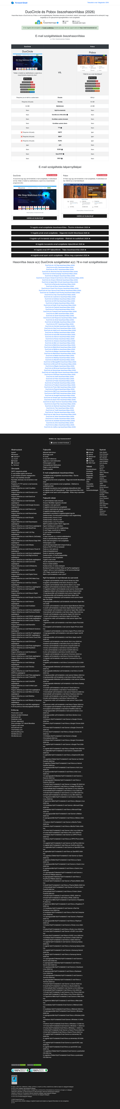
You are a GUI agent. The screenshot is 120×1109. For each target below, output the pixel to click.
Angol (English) (104, 461)
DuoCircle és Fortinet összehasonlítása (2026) (60, 309)
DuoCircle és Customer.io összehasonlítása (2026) (60, 297)
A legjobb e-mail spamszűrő (51, 505)
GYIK (107, 2)
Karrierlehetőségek (92, 490)
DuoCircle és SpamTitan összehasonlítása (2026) (60, 404)
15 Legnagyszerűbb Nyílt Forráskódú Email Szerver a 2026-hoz (62, 1012)
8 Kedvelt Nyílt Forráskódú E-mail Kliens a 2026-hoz (63, 929)
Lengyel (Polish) (104, 493)
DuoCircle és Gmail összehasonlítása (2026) (60, 320)
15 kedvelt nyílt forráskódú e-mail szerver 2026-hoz (62, 641)
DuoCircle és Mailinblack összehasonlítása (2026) (60, 353)
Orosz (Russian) (104, 498)
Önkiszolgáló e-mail (49, 463)
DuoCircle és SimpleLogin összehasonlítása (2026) (60, 398)
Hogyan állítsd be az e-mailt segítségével (23, 489)
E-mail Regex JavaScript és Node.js (54, 530)
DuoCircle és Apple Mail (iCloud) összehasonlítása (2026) (60, 282)
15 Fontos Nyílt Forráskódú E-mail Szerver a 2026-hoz (63, 728)
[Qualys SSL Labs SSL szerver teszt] (27, 92)
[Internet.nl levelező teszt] (27, 87)
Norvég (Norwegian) (103, 490)
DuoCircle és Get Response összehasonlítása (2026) (60, 318)
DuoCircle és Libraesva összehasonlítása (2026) (60, 341)
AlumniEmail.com (16, 727)
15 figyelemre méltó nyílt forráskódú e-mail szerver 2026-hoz (62, 619)
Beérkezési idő (16, 717)
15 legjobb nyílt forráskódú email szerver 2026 (61, 580)
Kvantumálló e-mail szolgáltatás (53, 557)
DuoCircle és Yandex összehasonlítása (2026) (60, 419)
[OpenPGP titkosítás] (63, 154)
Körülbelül (89, 471)
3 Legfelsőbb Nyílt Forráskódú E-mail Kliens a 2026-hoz (63, 756)
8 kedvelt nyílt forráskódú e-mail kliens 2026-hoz (61, 643)
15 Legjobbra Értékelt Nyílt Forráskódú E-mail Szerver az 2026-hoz (63, 760)
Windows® (14, 454)
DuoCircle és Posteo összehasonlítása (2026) (60, 381)
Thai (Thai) (103, 505)
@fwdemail (91, 457)
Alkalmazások (16, 449)
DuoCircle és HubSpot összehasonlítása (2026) (60, 332)
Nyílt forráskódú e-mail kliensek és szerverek (60, 577)
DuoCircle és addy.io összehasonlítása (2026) (60, 425)
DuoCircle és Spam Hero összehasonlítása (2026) (60, 400)
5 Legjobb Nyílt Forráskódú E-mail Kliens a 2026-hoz (62, 955)
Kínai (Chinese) (104, 454)
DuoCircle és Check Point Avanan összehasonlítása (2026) (60, 288)
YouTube (91, 461)
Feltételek (89, 478)
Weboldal (28, 79)
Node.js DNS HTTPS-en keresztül (53, 547)
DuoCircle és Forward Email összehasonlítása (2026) (60, 311)
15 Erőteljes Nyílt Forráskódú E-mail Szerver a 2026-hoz (60, 737)
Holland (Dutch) (104, 459)
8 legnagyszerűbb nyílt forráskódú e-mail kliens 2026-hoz (62, 716)
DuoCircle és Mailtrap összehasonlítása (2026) (60, 358)
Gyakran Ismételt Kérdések (60, 443)
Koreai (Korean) (104, 487)
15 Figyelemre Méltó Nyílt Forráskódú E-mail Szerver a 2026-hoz (63, 798)
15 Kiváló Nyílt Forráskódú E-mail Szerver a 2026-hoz (63, 793)
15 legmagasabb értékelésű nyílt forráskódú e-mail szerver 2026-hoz (64, 668)
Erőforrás (15, 710)
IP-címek (45, 457)
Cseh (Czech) (103, 456)
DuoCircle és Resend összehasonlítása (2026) (60, 389)
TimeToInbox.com (16, 730)
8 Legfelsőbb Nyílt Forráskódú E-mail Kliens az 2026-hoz (63, 852)
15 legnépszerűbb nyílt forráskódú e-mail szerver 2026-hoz (63, 675)
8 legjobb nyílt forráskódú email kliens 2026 (60, 583)
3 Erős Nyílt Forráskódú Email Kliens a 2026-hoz (63, 1032)
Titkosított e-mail (92, 2)
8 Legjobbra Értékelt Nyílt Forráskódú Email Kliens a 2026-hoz (63, 1056)
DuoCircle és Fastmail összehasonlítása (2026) (60, 307)
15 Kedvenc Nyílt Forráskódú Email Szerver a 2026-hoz (63, 1020)
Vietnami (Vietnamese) (103, 514)
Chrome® (16, 463)
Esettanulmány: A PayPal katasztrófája (55, 555)
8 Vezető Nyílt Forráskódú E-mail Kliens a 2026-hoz (64, 885)
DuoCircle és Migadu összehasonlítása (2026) (60, 366)
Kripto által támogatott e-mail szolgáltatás (56, 541)
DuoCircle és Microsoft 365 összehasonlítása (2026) (60, 364)
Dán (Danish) (103, 458)
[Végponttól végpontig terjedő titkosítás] (62, 149)
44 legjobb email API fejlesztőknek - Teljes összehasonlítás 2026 (59, 249)
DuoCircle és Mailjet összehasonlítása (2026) (60, 355)
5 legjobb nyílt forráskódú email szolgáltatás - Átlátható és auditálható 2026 (59, 238)
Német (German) (102, 469)
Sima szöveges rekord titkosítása (23, 723)
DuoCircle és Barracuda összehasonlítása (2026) (60, 284)
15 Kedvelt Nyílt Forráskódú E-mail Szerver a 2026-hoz (63, 926)
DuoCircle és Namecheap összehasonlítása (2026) (60, 370)
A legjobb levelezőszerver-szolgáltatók (55, 507)
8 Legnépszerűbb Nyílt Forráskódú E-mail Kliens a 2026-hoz (62, 773)
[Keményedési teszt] (27, 82)
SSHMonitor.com (16, 734)
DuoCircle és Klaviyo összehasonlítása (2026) (60, 339)
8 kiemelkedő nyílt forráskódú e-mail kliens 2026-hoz (62, 694)
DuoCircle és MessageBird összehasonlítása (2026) (60, 362)
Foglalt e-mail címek (17, 725)
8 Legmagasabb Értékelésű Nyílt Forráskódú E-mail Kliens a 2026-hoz (62, 781)
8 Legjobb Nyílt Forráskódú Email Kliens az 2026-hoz (63, 1039)
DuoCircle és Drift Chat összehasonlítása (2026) (60, 301)
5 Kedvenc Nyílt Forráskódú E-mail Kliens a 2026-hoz (63, 724)
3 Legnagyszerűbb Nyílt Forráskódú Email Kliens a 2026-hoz (64, 1016)
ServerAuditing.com (17, 732)
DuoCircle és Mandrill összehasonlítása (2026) (60, 360)
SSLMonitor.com (16, 736)
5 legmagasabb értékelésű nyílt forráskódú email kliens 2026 (63, 602)
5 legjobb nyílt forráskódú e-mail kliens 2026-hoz (61, 656)
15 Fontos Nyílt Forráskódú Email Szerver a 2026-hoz (64, 1026)
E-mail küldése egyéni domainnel (21, 473)
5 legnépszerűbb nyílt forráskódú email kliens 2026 (61, 595)
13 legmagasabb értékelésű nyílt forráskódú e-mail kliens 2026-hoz (63, 684)
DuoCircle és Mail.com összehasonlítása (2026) (60, 343)
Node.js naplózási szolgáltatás (52, 553)
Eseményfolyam (91, 469)
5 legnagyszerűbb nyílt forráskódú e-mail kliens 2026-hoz (62, 638)
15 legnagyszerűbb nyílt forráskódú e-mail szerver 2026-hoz (63, 634)
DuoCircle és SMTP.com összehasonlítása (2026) (60, 391)
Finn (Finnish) (103, 463)
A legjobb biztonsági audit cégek (53, 511)
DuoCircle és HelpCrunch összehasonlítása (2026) (60, 330)
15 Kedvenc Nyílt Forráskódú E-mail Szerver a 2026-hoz (62, 720)
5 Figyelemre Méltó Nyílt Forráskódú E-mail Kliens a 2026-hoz (63, 1002)
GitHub (90, 454)
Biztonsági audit (48, 454)
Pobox (92, 52)
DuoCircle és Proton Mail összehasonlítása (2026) (60, 387)
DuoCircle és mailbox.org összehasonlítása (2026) (60, 427)
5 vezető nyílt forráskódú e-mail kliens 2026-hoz (63, 608)
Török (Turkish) (104, 507)
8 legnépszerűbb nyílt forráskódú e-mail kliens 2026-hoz (63, 677)
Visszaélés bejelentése (90, 485)
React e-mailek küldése (50, 564)
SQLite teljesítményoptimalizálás (53, 562)
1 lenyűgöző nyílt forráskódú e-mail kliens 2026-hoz (63, 631)
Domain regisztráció (17, 721)
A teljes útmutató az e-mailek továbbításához (57, 536)
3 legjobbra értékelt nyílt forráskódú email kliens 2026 (62, 591)
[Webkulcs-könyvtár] (62, 158)
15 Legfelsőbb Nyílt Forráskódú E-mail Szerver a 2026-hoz (62, 752)
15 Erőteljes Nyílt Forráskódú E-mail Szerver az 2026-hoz (62, 836)
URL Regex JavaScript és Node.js (53, 572)
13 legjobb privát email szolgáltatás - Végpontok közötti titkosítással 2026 (59, 233)
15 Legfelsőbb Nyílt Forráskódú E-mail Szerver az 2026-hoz (64, 848)
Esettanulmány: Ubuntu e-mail (52, 520)
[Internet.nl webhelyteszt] (27, 84)
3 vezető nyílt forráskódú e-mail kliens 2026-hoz (60, 690)
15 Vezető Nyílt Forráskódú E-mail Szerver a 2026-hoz (64, 784)
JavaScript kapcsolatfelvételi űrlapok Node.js (57, 545)
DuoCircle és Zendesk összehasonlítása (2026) (60, 421)
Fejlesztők (47, 449)
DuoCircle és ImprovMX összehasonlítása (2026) (60, 334)
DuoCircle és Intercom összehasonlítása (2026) (60, 337)
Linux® (15, 459)
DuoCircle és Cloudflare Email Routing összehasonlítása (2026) (60, 292)
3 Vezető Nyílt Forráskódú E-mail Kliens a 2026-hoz (63, 786)
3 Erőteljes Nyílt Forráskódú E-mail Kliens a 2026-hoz (63, 741)
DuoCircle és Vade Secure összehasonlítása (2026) (60, 414)
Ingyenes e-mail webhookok (52, 461)
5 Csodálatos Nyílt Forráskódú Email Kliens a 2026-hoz (63, 1009)
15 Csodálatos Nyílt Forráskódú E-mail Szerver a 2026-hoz (63, 806)
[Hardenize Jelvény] (14, 1079)
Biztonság (89, 473)
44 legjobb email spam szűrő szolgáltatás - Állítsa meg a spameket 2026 (59, 255)
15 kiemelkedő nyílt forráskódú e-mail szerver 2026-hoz (64, 610)
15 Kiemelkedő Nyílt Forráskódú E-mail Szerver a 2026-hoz (63, 788)
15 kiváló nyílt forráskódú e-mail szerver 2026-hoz (62, 614)
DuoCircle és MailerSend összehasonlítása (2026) (60, 347)
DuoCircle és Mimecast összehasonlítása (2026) (60, 368)
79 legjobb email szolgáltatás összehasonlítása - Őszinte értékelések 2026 (59, 227)
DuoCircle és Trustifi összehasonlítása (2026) (60, 410)
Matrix (90, 459)
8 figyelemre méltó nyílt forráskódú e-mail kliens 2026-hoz (63, 704)
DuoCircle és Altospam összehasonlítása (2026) (60, 276)
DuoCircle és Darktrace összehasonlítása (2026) (60, 299)
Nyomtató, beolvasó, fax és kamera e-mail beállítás (24, 481)
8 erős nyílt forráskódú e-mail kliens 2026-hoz (60, 652)
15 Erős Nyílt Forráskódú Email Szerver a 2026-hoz (63, 1030)
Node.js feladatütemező (50, 551)
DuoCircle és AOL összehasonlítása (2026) (60, 267)
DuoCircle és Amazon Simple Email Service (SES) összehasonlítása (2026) (60, 278)
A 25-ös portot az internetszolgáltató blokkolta (25, 706)
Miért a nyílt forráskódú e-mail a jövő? (54, 574)
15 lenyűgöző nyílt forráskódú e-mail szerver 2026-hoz (63, 628)
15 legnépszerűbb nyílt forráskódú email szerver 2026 (61, 593)
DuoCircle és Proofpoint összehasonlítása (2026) (60, 385)
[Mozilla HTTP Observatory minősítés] (27, 89)
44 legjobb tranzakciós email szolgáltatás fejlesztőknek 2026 (59, 244)
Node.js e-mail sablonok (50, 549)
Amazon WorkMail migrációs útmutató (55, 503)
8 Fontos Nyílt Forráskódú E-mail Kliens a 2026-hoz (62, 833)
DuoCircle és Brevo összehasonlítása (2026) (60, 286)
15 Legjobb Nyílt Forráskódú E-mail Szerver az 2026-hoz (63, 843)
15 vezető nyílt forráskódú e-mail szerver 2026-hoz (63, 606)
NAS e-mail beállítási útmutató (20, 478)
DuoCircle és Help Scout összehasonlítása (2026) (60, 328)
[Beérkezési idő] (61, 128)
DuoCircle (27, 51)
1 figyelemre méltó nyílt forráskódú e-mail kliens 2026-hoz (63, 623)
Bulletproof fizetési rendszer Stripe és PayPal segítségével (61, 568)
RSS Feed (91, 463)
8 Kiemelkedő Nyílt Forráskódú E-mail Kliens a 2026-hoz (62, 791)
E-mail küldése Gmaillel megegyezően (23, 475)
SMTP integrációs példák (19, 471)
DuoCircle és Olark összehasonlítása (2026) (60, 377)
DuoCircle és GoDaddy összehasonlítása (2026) (60, 322)
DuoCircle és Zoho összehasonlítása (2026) (60, 423)
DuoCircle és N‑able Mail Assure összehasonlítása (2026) (60, 372)
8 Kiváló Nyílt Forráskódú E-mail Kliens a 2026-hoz (62, 795)
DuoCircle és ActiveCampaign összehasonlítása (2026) (60, 274)
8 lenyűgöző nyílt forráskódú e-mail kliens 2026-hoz (62, 709)
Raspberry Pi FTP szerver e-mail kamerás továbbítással (24, 485)
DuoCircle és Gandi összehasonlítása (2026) (60, 316)
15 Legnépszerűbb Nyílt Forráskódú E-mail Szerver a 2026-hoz (63, 768)
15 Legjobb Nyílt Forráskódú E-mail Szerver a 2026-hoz (63, 745)
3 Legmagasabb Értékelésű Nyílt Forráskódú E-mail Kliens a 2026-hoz (62, 964)
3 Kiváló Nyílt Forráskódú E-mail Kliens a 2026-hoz (62, 994)
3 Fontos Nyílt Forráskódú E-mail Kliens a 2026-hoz (62, 733)
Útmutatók (15, 468)
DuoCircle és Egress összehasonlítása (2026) (60, 303)
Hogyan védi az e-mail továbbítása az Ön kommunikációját (61, 570)
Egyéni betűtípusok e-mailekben (53, 526)
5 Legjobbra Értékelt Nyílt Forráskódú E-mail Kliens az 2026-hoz (62, 764)
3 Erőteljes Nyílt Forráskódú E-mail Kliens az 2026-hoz (63, 840)
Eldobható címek (16, 719)
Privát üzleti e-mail (17, 713)
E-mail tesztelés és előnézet (52, 532)
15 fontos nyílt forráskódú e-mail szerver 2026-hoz (61, 646)
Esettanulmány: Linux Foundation (53, 522)
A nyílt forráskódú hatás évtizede (53, 501)
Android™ (16, 457)
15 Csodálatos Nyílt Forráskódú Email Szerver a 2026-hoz (63, 1006)
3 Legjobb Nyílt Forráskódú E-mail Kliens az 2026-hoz (62, 845)
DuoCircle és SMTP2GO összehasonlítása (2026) (60, 393)
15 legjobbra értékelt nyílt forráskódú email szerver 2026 (63, 589)
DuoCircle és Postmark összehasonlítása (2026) (60, 383)
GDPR (88, 480)
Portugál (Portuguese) (103, 495)
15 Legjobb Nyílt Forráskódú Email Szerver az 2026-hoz (62, 1035)
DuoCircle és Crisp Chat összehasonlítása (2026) (60, 295)
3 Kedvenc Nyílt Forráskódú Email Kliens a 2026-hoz (63, 1024)
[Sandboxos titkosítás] (67, 115)
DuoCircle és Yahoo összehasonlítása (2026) (60, 416)
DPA (87, 482)
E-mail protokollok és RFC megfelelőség (55, 528)
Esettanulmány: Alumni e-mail (52, 517)
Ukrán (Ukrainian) (103, 510)
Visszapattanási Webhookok (52, 465)
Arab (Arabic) (103, 452)
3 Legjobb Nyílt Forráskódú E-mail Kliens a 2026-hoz (63, 749)
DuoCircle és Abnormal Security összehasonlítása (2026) (60, 271)
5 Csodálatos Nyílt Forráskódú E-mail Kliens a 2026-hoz (62, 810)
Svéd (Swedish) (104, 504)
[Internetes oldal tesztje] (20, 1070)
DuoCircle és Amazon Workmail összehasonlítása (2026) (60, 280)
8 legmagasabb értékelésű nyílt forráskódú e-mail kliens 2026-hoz (63, 672)
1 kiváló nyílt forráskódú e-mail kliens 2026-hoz (61, 616)
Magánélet (101, 2)
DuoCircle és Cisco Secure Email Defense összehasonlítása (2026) (60, 290)
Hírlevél (90, 452)
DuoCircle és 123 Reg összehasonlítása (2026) (60, 265)
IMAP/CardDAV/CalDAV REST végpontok (56, 524)
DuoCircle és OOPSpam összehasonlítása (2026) (60, 374)
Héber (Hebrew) (104, 472)
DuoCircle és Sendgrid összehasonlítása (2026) (60, 395)
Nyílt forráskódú (48, 469)
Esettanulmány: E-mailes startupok (54, 566)
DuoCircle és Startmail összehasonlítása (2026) (60, 406)
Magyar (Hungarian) (103, 475)
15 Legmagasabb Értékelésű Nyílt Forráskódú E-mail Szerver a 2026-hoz (62, 777)
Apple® (13, 452)
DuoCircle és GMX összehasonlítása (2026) (60, 313)
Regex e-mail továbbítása (51, 467)
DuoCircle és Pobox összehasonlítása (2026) (60, 379)
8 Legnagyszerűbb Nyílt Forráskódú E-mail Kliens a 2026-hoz (63, 819)
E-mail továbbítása (48, 28)
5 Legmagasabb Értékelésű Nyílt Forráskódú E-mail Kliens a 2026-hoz (62, 981)
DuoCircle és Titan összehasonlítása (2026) (60, 408)
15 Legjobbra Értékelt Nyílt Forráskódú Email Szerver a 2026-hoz (64, 1052)
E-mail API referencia (49, 459)
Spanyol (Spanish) (102, 501)
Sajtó (88, 488)
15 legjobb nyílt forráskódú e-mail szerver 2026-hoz (62, 654)
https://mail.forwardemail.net (88, 28)
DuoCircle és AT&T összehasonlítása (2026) (60, 269)
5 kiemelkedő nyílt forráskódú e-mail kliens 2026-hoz (63, 612)
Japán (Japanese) (103, 484)
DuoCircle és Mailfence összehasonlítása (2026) (60, 349)
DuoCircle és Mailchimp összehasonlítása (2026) (60, 345)
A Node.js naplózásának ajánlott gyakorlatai (56, 509)
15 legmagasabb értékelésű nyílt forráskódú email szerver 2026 (63, 598)
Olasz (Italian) (103, 482)
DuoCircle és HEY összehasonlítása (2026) (60, 324)
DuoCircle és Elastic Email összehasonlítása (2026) (60, 305)
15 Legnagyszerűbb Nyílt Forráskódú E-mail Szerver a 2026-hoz (62, 815)
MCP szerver (47, 534)
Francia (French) (102, 466)
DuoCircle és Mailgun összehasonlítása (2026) (60, 351)
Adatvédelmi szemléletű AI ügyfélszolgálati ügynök (59, 513)
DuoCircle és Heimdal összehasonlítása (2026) (60, 326)
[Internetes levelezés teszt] (39, 1070)
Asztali (15, 461)
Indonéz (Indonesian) (103, 479)
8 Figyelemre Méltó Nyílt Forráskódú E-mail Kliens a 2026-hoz (64, 802)
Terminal (16, 465)
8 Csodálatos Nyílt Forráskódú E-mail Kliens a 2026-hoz (63, 913)
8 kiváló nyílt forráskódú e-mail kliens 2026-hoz (60, 698)
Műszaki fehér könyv (49, 452)
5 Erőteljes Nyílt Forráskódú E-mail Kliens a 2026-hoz (61, 940)
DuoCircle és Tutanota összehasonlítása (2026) (60, 412)
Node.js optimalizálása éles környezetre (55, 538)
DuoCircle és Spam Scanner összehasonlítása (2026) (60, 402)
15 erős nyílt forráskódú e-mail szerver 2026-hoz (60, 650)
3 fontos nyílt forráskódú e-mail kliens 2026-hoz (60, 648)
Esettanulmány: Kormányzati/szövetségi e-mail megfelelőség (62, 515)
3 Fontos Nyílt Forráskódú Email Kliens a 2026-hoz (63, 1028)
